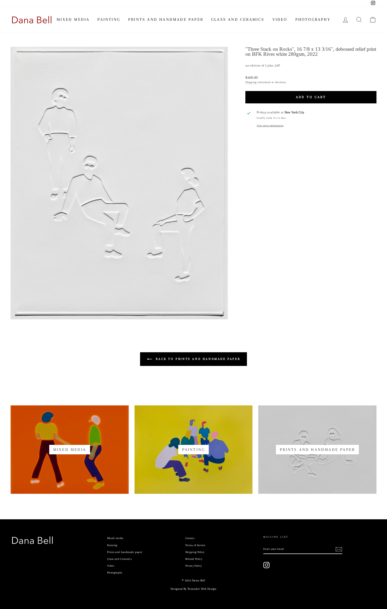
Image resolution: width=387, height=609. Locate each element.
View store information (270, 125)
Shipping (251, 82)
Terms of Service (195, 545)
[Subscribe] (338, 549)
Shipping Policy (195, 552)
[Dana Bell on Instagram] (266, 565)
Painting (108, 19)
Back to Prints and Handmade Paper (197, 359)
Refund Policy (193, 559)
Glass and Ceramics (238, 19)
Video (279, 19)
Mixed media (73, 19)
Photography (312, 19)
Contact (190, 538)
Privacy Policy (193, 565)
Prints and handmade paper (165, 19)
